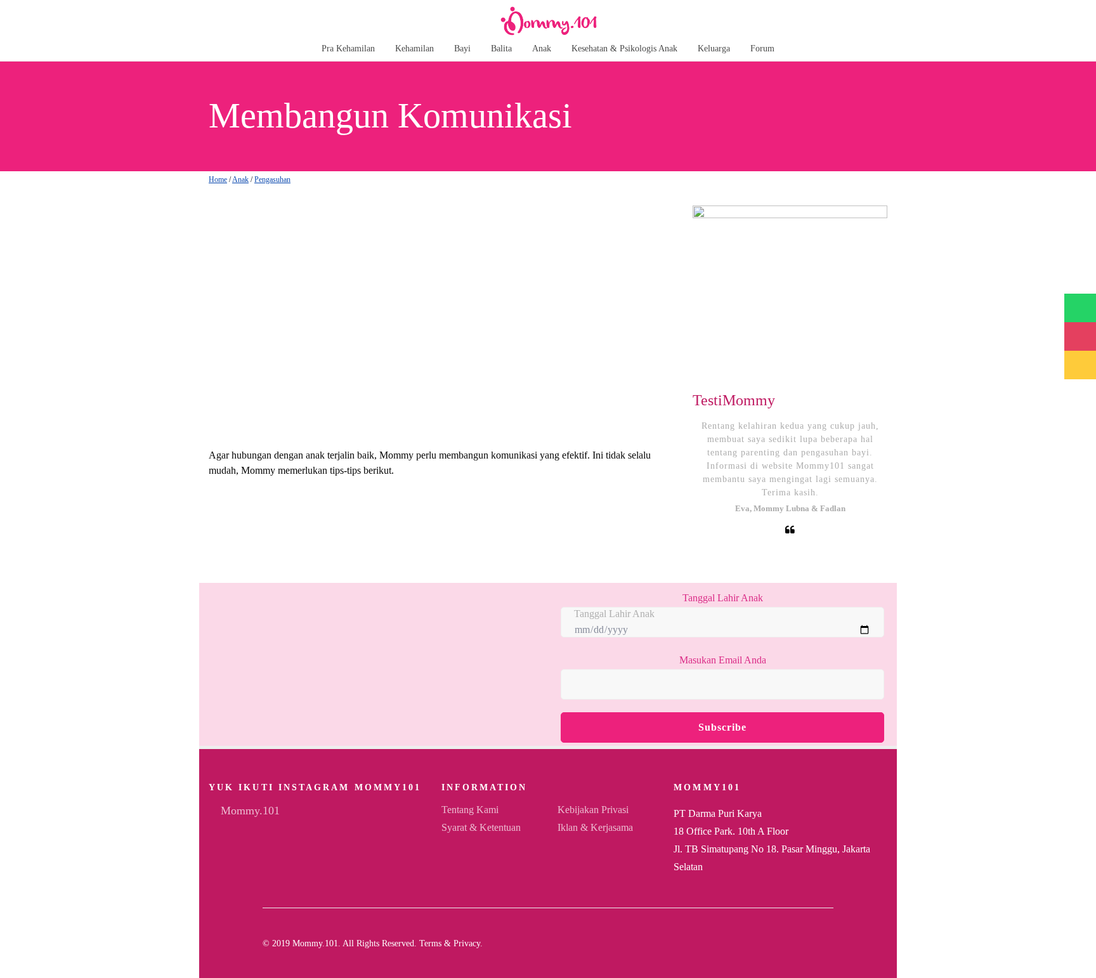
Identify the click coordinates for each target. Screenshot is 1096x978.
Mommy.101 (249, 810)
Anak (240, 179)
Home (218, 179)
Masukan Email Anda (722, 660)
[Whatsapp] (829, 943)
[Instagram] (809, 943)
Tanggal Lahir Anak (722, 597)
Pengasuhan (272, 179)
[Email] (789, 943)
